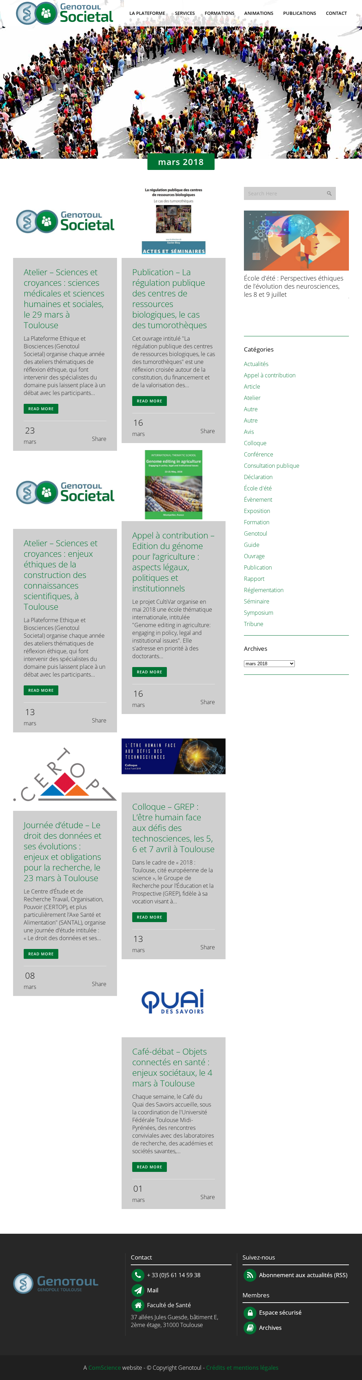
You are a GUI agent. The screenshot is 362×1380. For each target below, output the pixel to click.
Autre (251, 409)
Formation (256, 522)
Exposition (257, 511)
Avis (249, 432)
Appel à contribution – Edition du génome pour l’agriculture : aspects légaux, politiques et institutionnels (173, 561)
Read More (41, 408)
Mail (152, 1290)
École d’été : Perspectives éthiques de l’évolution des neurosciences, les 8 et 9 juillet (293, 286)
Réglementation (264, 590)
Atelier (252, 398)
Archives (270, 1328)
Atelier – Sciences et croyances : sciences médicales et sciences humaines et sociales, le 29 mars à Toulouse (64, 298)
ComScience (104, 1368)
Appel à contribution (270, 375)
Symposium (258, 613)
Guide (251, 545)
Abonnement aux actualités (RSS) (303, 1275)
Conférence (258, 454)
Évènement (258, 499)
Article (252, 386)
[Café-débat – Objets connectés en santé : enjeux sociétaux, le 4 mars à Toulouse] (174, 1001)
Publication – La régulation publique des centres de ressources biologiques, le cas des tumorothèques (169, 298)
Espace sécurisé (280, 1312)
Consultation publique (271, 466)
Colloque (255, 443)
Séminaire (256, 601)
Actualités (256, 364)
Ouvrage (254, 556)
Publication (258, 567)
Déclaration (258, 477)
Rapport (254, 579)
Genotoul (255, 533)
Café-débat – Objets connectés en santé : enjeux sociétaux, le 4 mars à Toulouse (172, 1067)
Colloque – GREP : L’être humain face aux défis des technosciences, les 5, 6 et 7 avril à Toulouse (173, 828)
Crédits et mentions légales (242, 1368)
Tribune (253, 624)
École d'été (258, 488)
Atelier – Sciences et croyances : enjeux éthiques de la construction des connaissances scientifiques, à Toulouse (61, 574)
